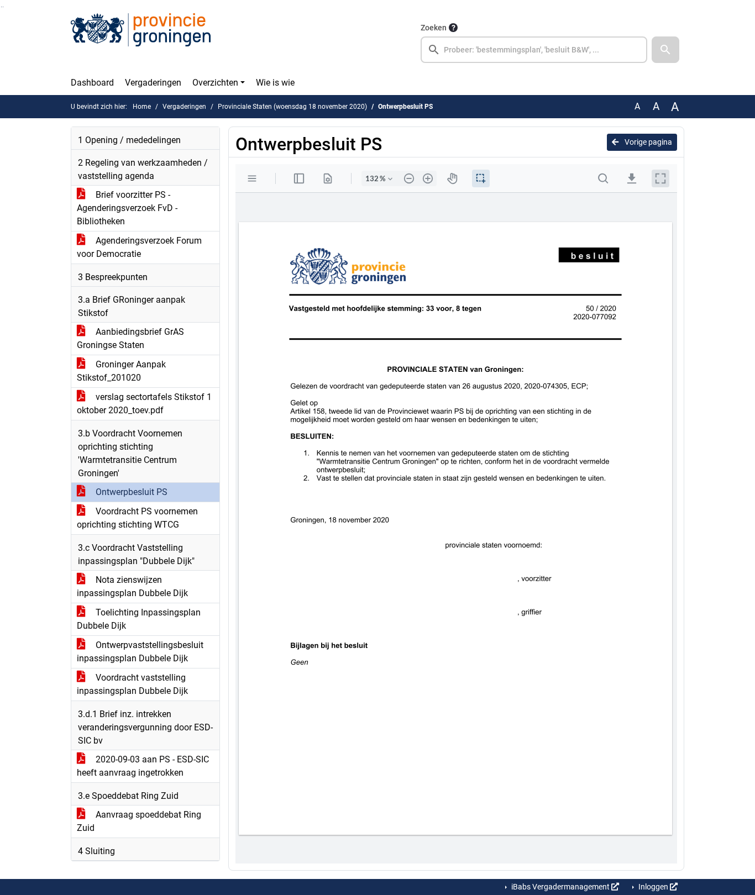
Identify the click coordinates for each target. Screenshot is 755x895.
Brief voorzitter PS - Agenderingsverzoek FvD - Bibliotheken (127, 208)
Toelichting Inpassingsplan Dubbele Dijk (139, 619)
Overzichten (215, 82)
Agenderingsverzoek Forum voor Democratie (139, 247)
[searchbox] (534, 49)
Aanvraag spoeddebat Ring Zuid (139, 821)
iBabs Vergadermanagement (560, 886)
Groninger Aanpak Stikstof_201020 (121, 371)
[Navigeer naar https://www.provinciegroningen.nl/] (141, 42)
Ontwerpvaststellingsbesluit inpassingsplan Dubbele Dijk (140, 652)
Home (142, 106)
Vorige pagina (647, 142)
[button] (665, 49)
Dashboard (92, 82)
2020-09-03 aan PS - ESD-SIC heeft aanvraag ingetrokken (143, 766)
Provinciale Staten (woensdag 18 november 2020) (292, 106)
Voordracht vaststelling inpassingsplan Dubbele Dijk (132, 684)
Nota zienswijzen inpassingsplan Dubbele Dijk (132, 586)
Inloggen (653, 886)
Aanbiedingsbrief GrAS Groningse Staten (130, 338)
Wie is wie (275, 82)
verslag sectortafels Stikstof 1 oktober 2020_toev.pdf (144, 403)
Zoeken (434, 27)
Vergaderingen (153, 82)
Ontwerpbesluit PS (130, 492)
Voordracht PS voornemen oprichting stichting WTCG (137, 518)
